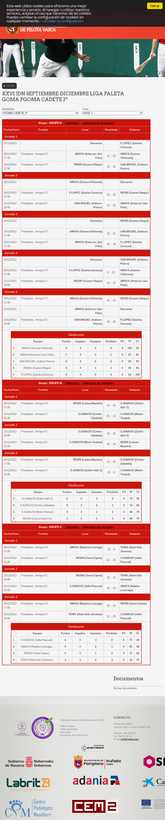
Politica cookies (67, 726)
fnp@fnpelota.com (129, 739)
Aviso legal (65, 732)
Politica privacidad (68, 729)
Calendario (72, 122)
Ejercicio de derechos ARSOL (74, 735)
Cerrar (154, 6)
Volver (10, 86)
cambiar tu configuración (62, 20)
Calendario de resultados (98, 122)
